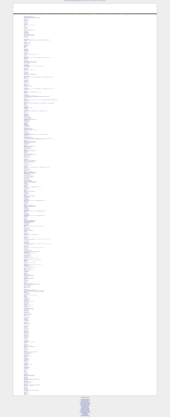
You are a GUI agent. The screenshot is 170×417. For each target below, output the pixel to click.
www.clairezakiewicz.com (27, 188)
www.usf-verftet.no (26, 202)
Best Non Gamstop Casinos (85, 404)
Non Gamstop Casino (85, 401)
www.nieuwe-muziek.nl (27, 143)
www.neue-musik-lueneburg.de (28, 148)
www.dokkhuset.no (26, 32)
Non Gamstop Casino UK (85, 406)
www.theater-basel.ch (26, 249)
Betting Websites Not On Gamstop (76, 0)
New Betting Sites (67, 0)
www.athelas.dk (26, 334)
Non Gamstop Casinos (86, 0)
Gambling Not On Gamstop (85, 408)
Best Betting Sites (85, 413)
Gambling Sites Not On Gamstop (85, 412)
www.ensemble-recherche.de (27, 117)
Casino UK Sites (85, 414)
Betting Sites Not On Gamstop (85, 415)
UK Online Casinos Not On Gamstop (85, 402)
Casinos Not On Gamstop (85, 400)
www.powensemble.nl (26, 193)
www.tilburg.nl (25, 152)
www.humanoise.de (26, 121)
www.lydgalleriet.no (26, 184)
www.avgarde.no (26, 27)
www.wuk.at (25, 217)
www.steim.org (26, 271)
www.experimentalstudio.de (27, 353)
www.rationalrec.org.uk (27, 298)
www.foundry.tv (26, 135)
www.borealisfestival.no (27, 293)
